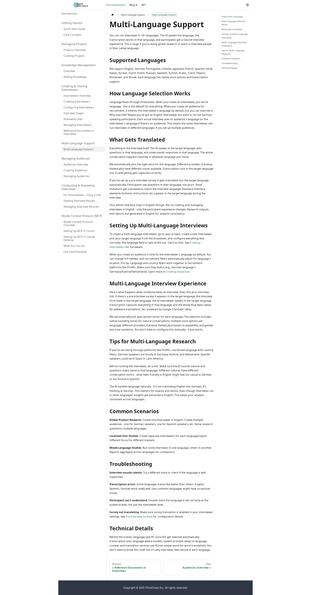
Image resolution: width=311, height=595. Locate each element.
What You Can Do (74, 246)
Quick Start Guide (74, 29)
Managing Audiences (76, 176)
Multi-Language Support (78, 149)
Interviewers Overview (77, 95)
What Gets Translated (232, 29)
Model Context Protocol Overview (78, 223)
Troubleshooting (230, 63)
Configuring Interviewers (78, 107)
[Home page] (112, 14)
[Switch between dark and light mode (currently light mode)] (247, 4)
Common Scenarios (231, 58)
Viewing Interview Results (79, 201)
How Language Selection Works (233, 23)
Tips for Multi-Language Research (233, 52)
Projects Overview (74, 50)
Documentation (116, 5)
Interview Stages (73, 113)
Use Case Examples (75, 251)
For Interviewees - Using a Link (82, 195)
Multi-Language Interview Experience (234, 44)
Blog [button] (132, 5)
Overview (69, 71)
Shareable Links (73, 119)
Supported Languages (232, 16)
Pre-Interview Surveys (139, 516)
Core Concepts (72, 34)
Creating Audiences (75, 170)
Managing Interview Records (81, 206)
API (143, 5)
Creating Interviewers (76, 101)
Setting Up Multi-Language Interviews (235, 36)
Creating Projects (74, 56)
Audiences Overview (75, 164)
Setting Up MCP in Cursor (79, 231)
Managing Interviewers (77, 125)
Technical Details (229, 67)
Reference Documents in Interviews (78, 132)
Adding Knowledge (75, 77)
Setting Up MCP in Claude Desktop (79, 238)
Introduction (69, 13)
